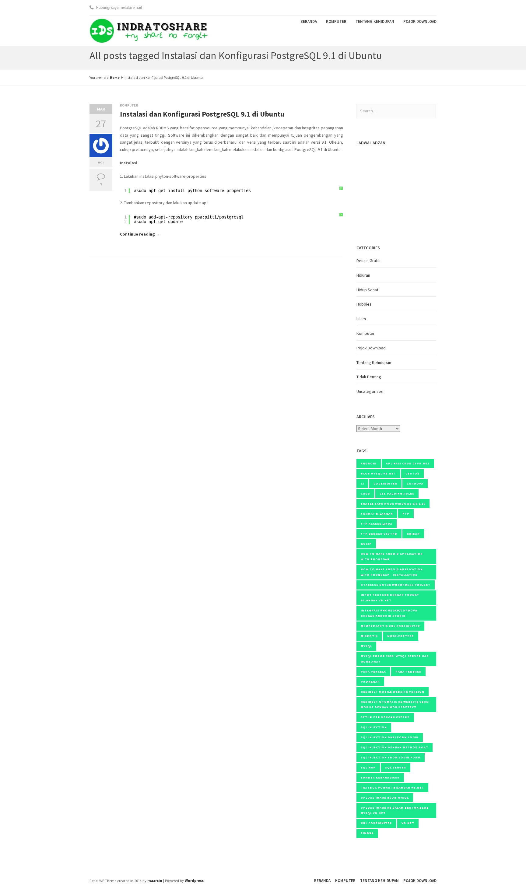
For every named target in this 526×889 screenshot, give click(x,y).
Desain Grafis (368, 260)
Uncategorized (370, 391)
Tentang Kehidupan (375, 21)
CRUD (365, 493)
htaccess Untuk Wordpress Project (395, 585)
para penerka (408, 672)
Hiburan (363, 275)
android (369, 463)
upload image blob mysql (385, 798)
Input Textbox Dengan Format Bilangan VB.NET (390, 597)
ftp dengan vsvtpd (379, 534)
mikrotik (369, 636)
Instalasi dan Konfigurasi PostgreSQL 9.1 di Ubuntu (202, 114)
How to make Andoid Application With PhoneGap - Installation (392, 572)
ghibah (413, 534)
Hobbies (364, 304)
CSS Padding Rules (397, 493)
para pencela (373, 672)
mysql (366, 646)
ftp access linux (376, 524)
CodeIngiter (385, 483)
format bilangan (377, 514)
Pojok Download (420, 21)
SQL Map (368, 767)
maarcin (154, 880)
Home (115, 77)
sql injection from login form (390, 757)
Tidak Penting (368, 377)
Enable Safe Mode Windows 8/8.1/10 (393, 504)
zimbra (367, 833)
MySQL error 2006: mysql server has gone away (395, 658)
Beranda (308, 21)
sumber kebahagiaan (380, 777)
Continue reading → (140, 234)
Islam (361, 318)
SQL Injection (374, 727)
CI (362, 483)
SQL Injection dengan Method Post (394, 747)
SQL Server (395, 767)
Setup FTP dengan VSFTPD (385, 717)
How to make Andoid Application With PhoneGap (392, 556)
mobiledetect (400, 636)
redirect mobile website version (392, 692)
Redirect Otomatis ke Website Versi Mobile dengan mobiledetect (395, 704)
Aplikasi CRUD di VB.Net (408, 463)
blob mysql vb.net (378, 473)
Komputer (336, 21)
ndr (101, 162)
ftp (405, 514)
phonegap (370, 682)
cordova (415, 483)
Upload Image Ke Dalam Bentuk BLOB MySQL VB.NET (395, 810)
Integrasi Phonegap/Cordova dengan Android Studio (389, 613)
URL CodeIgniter (376, 823)
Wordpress (194, 880)
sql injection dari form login (390, 737)
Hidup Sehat (367, 289)
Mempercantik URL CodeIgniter (390, 626)
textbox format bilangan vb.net (392, 787)
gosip (366, 544)
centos (412, 473)
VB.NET (408, 823)
